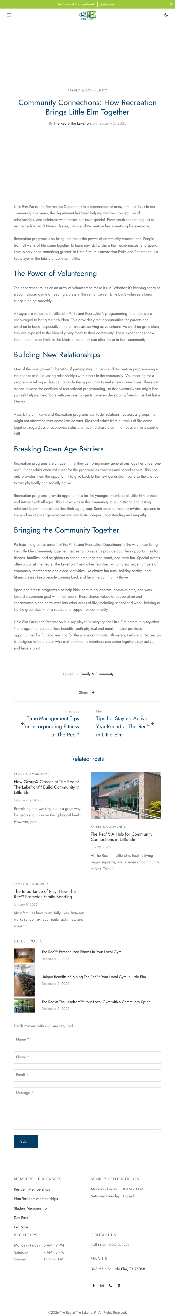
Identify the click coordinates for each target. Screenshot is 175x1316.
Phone (22, 1057)
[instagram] (102, 1286)
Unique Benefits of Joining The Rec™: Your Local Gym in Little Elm (94, 977)
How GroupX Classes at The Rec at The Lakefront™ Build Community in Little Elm (47, 787)
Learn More (107, 4)
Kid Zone (21, 1227)
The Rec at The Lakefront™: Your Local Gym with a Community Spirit (96, 1002)
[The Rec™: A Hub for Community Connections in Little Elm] (126, 795)
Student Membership (30, 1208)
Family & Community (87, 90)
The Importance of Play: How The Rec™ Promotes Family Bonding (45, 894)
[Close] (171, 4)
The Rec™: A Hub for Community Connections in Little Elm (121, 837)
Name (22, 1039)
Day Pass (21, 1217)
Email (22, 1075)
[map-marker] (119, 1286)
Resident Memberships (32, 1189)
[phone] (110, 1286)
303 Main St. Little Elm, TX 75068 (118, 1269)
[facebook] (93, 1286)
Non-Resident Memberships (36, 1198)
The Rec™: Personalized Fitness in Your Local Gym (81, 952)
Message (25, 1092)
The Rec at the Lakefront (73, 123)
